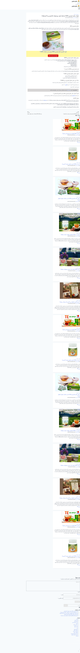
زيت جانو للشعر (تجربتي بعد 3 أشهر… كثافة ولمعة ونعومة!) (69, 612)
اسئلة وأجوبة (76, 621)
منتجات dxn (69, 90)
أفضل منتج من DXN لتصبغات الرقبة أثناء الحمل (71, 611)
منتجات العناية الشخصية (74, 633)
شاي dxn (45, 100)
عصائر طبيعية (76, 629)
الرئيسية (78, 3)
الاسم (62, 594)
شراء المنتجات (77, 4)
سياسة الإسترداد (68, 643)
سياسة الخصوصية (77, 643)
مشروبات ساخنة (76, 14)
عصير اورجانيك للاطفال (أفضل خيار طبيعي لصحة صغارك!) (69, 615)
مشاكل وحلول (76, 630)
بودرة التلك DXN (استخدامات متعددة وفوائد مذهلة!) (34, 112)
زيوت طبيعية (76, 625)
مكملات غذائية (76, 632)
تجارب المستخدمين (75, 622)
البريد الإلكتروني (60, 598)
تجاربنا (77, 623)
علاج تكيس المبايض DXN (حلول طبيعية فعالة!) (71, 614)
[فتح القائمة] (79, 9)
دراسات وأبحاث (75, 624)
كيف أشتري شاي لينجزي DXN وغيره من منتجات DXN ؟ (53, 51)
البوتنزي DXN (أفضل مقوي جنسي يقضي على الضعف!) (71, 112)
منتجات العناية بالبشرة (74, 634)
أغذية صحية (76, 620)
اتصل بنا (73, 643)
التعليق (78, 591)
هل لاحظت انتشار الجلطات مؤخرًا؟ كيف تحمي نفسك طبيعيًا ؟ (69, 613)
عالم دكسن (74, 17)
